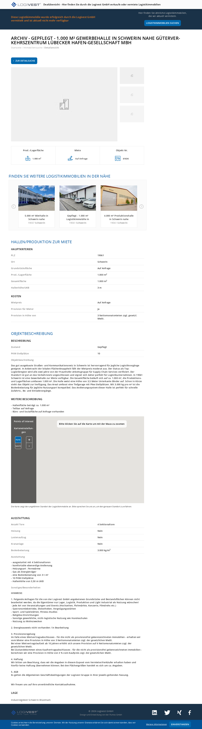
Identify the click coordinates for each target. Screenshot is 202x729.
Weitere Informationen (156, 724)
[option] (36, 206)
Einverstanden (180, 724)
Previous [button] (13, 206)
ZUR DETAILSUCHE (25, 60)
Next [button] (141, 206)
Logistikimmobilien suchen (162, 22)
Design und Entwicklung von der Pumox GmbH (101, 714)
